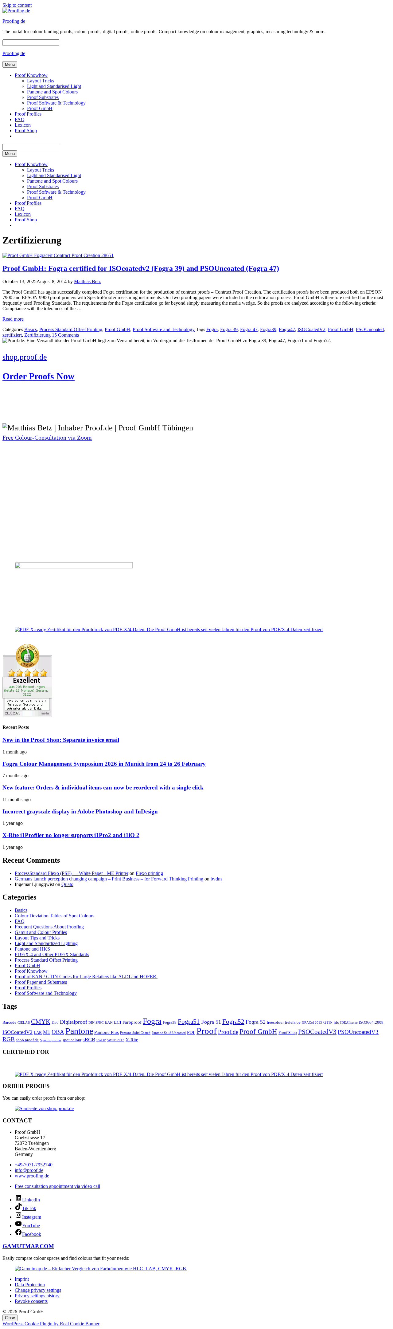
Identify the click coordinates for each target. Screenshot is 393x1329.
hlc (336, 1022)
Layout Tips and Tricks (37, 937)
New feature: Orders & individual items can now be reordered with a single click (103, 787)
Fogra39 (268, 329)
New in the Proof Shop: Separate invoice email (60, 740)
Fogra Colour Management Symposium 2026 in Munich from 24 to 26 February (104, 764)
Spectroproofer (50, 1040)
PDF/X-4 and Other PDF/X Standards (52, 954)
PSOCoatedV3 (317, 1031)
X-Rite (132, 1039)
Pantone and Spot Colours (52, 91)
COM (47, 1246)
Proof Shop (26, 130)
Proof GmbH (40, 108)
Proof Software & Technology (56, 102)
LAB (38, 1032)
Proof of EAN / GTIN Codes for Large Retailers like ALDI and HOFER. (86, 976)
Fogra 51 (211, 1022)
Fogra (212, 329)
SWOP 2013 (115, 1040)
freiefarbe (293, 1022)
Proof (206, 1031)
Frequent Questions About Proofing (49, 926)
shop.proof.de (27, 1040)
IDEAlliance (349, 1022)
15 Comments (65, 335)
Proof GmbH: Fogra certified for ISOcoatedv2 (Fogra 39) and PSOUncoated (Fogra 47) (140, 268)
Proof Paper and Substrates (41, 982)
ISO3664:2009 (371, 1022)
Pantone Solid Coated (135, 1032)
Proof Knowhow (31, 75)
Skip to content (17, 5)
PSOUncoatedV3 (358, 1032)
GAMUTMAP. (21, 1246)
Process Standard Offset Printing (70, 329)
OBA (58, 1032)
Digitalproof (73, 1022)
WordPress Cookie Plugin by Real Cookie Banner (50, 1323)
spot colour (72, 1040)
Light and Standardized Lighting (46, 943)
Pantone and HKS (32, 948)
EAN (109, 1022)
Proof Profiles (28, 114)
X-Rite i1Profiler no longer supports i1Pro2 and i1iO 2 (70, 835)
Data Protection (30, 1284)
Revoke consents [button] (31, 1301)
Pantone (79, 1031)
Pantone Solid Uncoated (169, 1032)
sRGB (89, 1039)
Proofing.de (13, 21)
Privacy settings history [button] (37, 1295)
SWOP (101, 1040)
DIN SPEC (95, 1022)
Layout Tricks (40, 80)
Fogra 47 (249, 329)
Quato (67, 884)
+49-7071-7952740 (34, 1164)
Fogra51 (189, 1021)
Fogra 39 (229, 329)
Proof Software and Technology (164, 329)
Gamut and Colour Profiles (41, 932)
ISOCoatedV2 (311, 329)
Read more (13, 319)
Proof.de (228, 1032)
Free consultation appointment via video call (57, 1186)
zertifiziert (12, 335)
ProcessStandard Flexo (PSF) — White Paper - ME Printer (71, 873)
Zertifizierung (37, 335)
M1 (46, 1032)
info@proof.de (29, 1170)
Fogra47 (287, 329)
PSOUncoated (370, 329)
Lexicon (23, 125)
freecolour (275, 1022)
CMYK (40, 1021)
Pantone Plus (106, 1032)
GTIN (328, 1022)
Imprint (22, 1279)
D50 (55, 1022)
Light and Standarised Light (54, 86)
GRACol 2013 (312, 1022)
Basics (30, 329)
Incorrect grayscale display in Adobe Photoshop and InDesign (80, 811)
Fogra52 (233, 1021)
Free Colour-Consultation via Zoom (47, 437)
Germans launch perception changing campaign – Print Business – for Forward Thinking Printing (109, 878)
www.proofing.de (32, 1175)
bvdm (216, 878)
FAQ (20, 119)
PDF (191, 1032)
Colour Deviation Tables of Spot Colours (54, 915)
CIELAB (24, 1022)
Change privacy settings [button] (38, 1290)
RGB (8, 1039)
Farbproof (132, 1022)
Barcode (9, 1022)
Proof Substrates (43, 97)
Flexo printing (149, 873)
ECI (117, 1022)
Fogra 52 (256, 1022)
